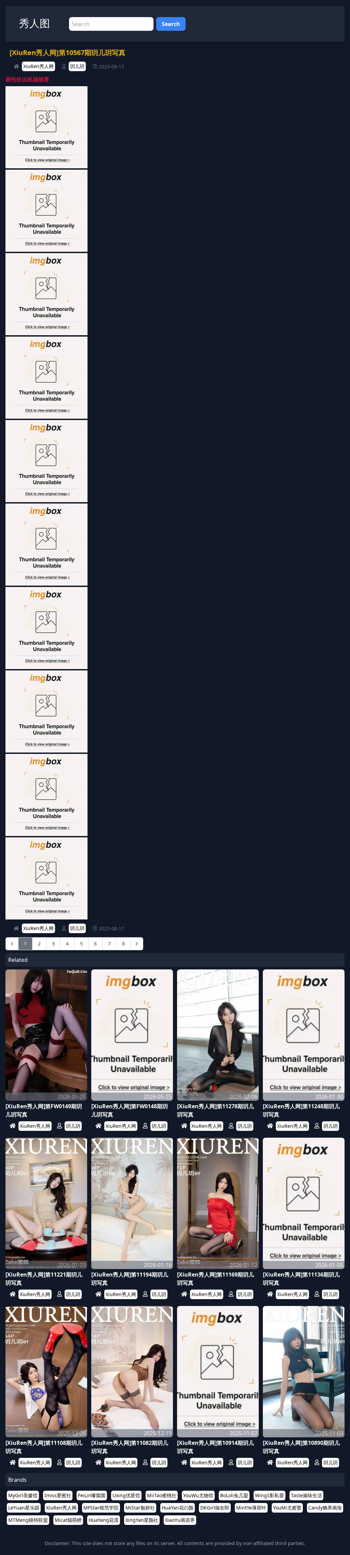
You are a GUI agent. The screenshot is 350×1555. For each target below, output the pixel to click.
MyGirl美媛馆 (23, 1495)
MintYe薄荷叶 (251, 1507)
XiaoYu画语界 (180, 1520)
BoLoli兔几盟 (234, 1495)
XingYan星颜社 (141, 1520)
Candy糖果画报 (325, 1507)
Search (171, 24)
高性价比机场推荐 (27, 79)
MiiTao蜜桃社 (161, 1495)
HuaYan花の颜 (177, 1507)
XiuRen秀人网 (38, 66)
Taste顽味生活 (306, 1495)
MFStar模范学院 (101, 1507)
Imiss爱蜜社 (57, 1495)
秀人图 (34, 23)
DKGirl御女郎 (214, 1507)
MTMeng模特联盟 (28, 1520)
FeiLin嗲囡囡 (92, 1495)
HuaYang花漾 (104, 1520)
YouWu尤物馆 (198, 1495)
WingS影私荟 (269, 1495)
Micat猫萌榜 (68, 1520)
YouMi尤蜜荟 (287, 1507)
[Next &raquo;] (136, 943)
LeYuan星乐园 (23, 1507)
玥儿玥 (77, 66)
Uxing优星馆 (126, 1495)
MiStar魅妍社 (140, 1507)
